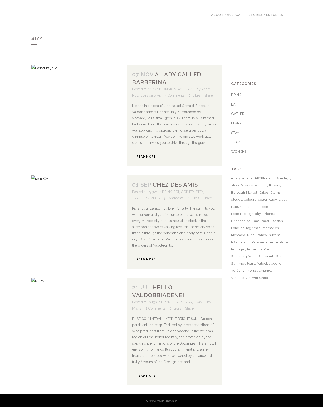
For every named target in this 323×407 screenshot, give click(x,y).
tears (251, 263)
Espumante (240, 206)
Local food (260, 221)
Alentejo (283, 178)
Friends (269, 214)
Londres (237, 228)
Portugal (238, 249)
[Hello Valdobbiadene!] (79, 309)
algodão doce (242, 185)
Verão (235, 270)
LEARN (178, 302)
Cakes (264, 192)
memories (270, 228)
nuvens (275, 235)
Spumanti (266, 256)
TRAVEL (189, 89)
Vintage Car (240, 277)
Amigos (261, 185)
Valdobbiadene (269, 263)
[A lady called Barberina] (79, 98)
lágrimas (253, 228)
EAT (176, 192)
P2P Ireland (240, 242)
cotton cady (267, 199)
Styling (282, 256)
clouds (236, 199)
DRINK (167, 89)
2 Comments (155, 308)
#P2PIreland (265, 178)
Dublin (284, 199)
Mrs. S (155, 198)
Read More (146, 156)
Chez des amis (175, 184)
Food (264, 206)
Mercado (238, 235)
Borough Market (244, 192)
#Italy (235, 178)
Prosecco (254, 249)
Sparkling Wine (244, 256)
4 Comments (174, 95)
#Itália (247, 178)
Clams (276, 192)
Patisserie (259, 242)
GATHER (187, 192)
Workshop (260, 277)
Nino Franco (257, 235)
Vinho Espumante (256, 270)
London (277, 221)
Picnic (285, 242)
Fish (255, 206)
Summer (238, 263)
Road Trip (271, 249)
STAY (178, 89)
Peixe (273, 242)
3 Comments (173, 198)
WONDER (238, 152)
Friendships (240, 221)
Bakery (274, 185)
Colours (250, 199)
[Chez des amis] (79, 206)
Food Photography (246, 214)
